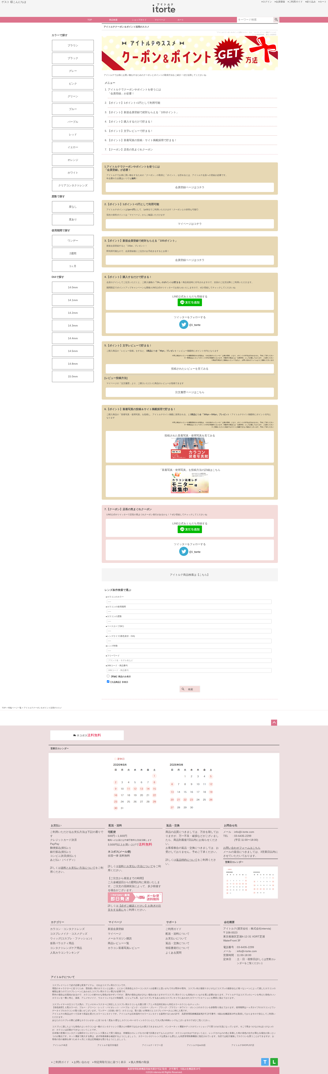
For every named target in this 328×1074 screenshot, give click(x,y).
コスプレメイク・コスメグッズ (68, 933)
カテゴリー (57, 922)
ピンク (73, 83)
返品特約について (186, 859)
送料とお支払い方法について (78, 867)
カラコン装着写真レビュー (124, 947)
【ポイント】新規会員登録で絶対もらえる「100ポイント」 (143, 112)
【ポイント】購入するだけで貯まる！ (130, 121)
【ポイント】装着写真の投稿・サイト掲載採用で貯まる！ (142, 140)
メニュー (110, 82)
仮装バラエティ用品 (62, 943)
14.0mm (73, 287)
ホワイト (73, 172)
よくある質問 (173, 952)
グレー (73, 70)
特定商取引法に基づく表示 (110, 1062)
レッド (73, 134)
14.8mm (73, 363)
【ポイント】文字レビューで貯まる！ (130, 130)
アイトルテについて (63, 976)
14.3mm (73, 325)
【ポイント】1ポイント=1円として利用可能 (134, 102)
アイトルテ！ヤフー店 (152, 1045)
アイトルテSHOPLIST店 (242, 1045)
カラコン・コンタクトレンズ (67, 928)
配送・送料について (177, 933)
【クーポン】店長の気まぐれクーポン (130, 149)
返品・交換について (177, 943)
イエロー (73, 147)
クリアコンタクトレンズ (73, 185)
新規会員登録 (116, 928)
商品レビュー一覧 (118, 943)
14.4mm (73, 338)
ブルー (73, 109)
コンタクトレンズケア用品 (66, 947)
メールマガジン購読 (120, 938)
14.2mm (73, 312)
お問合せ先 (230, 825)
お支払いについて (176, 938)
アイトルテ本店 (60, 1045)
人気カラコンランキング (64, 952)
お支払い (56, 825)
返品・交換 (173, 825)
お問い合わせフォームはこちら (241, 847)
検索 (276, 19)
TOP (4, 708)
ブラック (73, 58)
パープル (73, 121)
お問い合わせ (82, 1062)
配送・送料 (115, 825)
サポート (171, 922)
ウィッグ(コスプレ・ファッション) (71, 938)
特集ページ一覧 (14, 708)
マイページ (115, 922)
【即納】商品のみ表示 (120, 676)
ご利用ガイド (173, 928)
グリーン (73, 96)
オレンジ (73, 159)
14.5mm (73, 350)
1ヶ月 (72, 266)
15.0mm (73, 376)
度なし (73, 206)
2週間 (72, 253)
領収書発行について (177, 947)
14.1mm (73, 300)
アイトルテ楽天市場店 (107, 1045)
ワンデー (73, 240)
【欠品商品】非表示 (118, 682)
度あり (73, 219)
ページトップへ (274, 723)
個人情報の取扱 (140, 1062)
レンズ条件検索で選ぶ (118, 589)
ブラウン (73, 45)
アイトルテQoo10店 (196, 1045)
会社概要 (229, 922)
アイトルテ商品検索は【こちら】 (190, 574)
